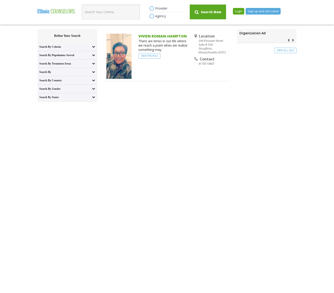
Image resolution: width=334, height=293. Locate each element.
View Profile (149, 56)
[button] (289, 39)
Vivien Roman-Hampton (162, 36)
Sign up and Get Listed (263, 11)
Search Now (211, 12)
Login (238, 11)
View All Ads (285, 50)
